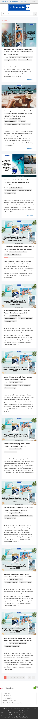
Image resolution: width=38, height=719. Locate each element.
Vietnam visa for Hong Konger (18, 643)
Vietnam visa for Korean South (13, 254)
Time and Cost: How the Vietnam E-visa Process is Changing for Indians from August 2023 (17, 182)
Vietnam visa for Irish (15, 449)
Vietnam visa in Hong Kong (12, 646)
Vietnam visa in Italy (10, 388)
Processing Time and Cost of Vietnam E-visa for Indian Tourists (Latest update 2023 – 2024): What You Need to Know (19, 113)
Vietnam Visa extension (11, 190)
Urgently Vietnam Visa (10, 60)
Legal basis (7, 696)
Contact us (5, 2)
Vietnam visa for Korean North (18, 252)
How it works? (14, 2)
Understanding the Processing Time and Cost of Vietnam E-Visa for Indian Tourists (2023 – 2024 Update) (18, 51)
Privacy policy (7, 698)
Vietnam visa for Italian (11, 385)
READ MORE (30, 79)
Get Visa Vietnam (27, 57)
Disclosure (6, 693)
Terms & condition (9, 700)
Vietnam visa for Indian (25, 60)
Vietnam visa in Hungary (11, 582)
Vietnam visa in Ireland (11, 451)
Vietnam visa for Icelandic (11, 515)
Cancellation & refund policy (12, 703)
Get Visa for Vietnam (15, 57)
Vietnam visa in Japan (10, 321)
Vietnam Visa (22, 121)
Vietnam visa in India (24, 124)
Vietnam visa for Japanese (25, 318)
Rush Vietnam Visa (15, 118)
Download (23, 2)
